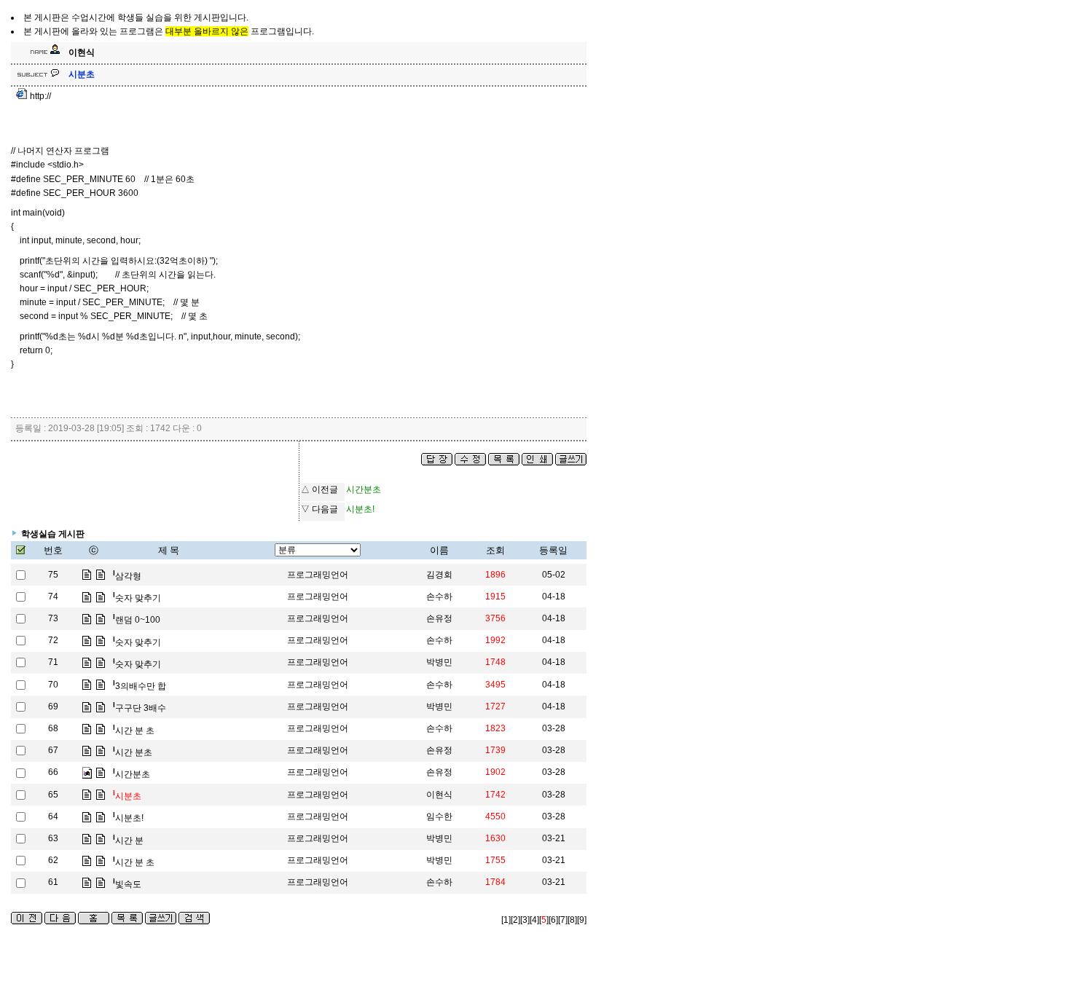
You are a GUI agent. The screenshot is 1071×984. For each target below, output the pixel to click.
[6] (553, 920)
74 (53, 596)
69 (53, 706)
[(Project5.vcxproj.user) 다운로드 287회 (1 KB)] (87, 772)
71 (53, 662)
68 (53, 728)
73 (53, 618)
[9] (581, 920)
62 (53, 860)
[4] (534, 920)
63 (53, 838)
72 (53, 640)
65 (53, 795)
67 (53, 750)
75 (53, 575)
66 (53, 772)
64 (53, 816)
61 (53, 882)
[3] (525, 920)
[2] (515, 920)
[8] (572, 920)
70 (53, 685)
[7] (563, 920)
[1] (506, 920)
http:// (39, 96)
